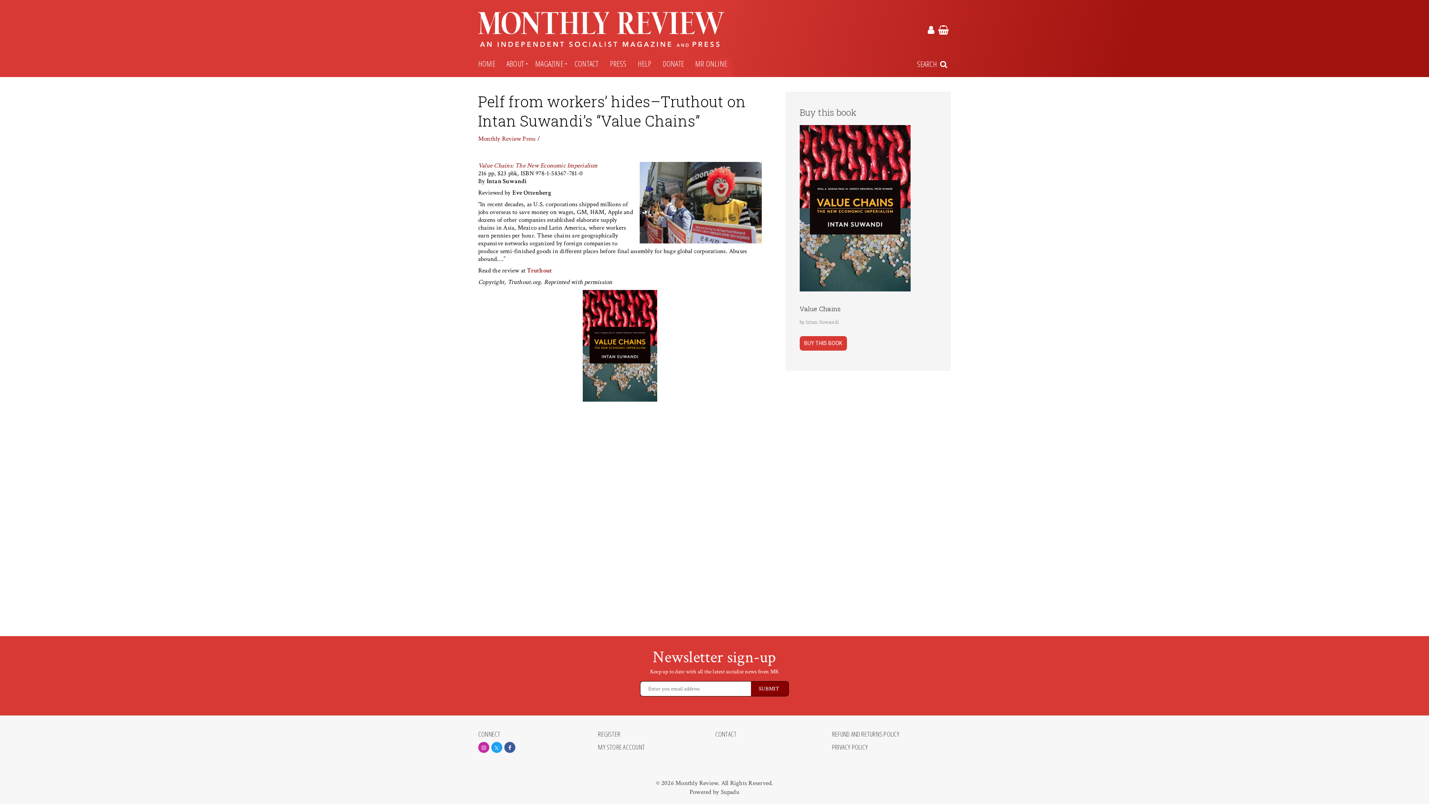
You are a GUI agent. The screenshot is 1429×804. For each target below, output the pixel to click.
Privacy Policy (850, 747)
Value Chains (820, 308)
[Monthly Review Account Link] (931, 31)
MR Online (711, 63)
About (515, 63)
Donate (673, 63)
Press (618, 63)
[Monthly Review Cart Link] (943, 31)
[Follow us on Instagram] (483, 747)
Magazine (549, 63)
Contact (587, 63)
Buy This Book (823, 343)
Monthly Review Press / (509, 139)
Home (486, 63)
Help (645, 63)
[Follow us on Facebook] (509, 747)
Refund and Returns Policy (866, 734)
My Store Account (621, 747)
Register (609, 734)
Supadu (730, 792)
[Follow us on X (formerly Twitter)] (496, 747)
